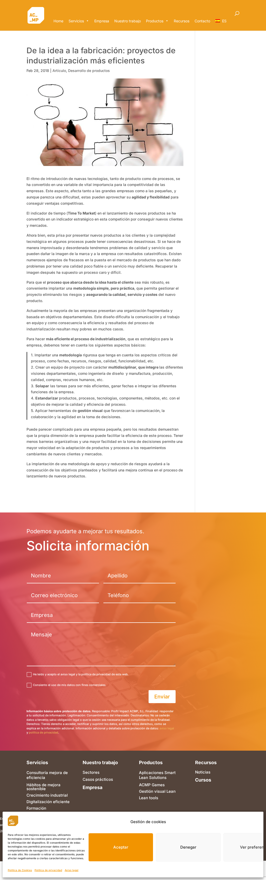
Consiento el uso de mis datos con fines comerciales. (69, 685)
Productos (154, 21)
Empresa (101, 21)
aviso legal (166, 728)
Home (58, 21)
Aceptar (120, 847)
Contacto (202, 21)
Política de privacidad (48, 870)
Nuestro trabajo (127, 21)
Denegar (188, 847)
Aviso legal (71, 870)
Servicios (76, 21)
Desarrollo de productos (89, 70)
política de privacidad (43, 732)
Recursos (181, 21)
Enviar (162, 697)
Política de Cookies (20, 870)
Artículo (59, 70)
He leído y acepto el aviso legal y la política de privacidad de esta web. (81, 674)
